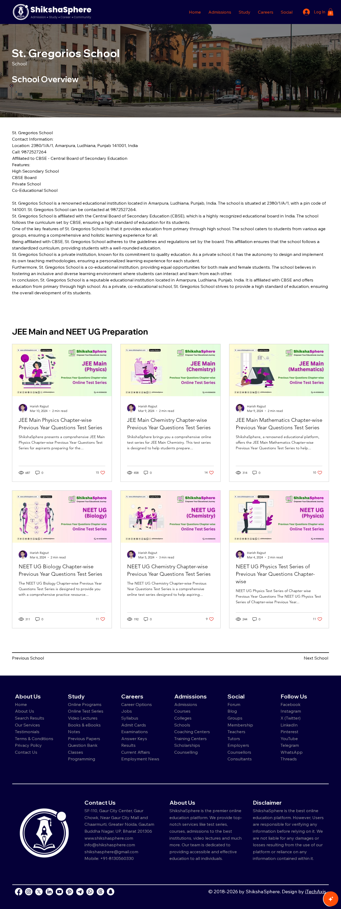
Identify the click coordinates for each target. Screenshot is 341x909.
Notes (74, 731)
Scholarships (187, 745)
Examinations (134, 731)
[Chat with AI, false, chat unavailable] (330, 898)
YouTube (289, 738)
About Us (24, 711)
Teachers (236, 731)
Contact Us (26, 752)
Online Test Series (85, 711)
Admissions (186, 704)
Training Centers (190, 738)
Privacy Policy (28, 745)
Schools (182, 725)
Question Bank (83, 745)
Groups (235, 718)
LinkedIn (289, 725)
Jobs (126, 711)
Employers (238, 745)
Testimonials (27, 731)
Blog (232, 711)
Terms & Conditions (34, 738)
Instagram (291, 711)
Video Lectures (83, 718)
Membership (240, 725)
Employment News (140, 758)
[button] (220, 12)
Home (21, 704)
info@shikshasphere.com (109, 844)
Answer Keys (134, 738)
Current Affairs (135, 752)
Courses (182, 711)
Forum (234, 704)
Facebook (291, 704)
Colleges (183, 718)
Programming (81, 758)
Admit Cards (133, 725)
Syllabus (129, 718)
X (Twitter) (291, 718)
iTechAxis (315, 891)
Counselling (186, 752)
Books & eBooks (84, 725)
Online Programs (85, 704)
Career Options (136, 704)
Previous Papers (84, 738)
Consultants (240, 758)
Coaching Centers (192, 731)
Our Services (27, 725)
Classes (76, 752)
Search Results (29, 718)
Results (128, 745)
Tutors (234, 738)
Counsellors (239, 752)
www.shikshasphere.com (108, 838)
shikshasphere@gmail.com (111, 851)
